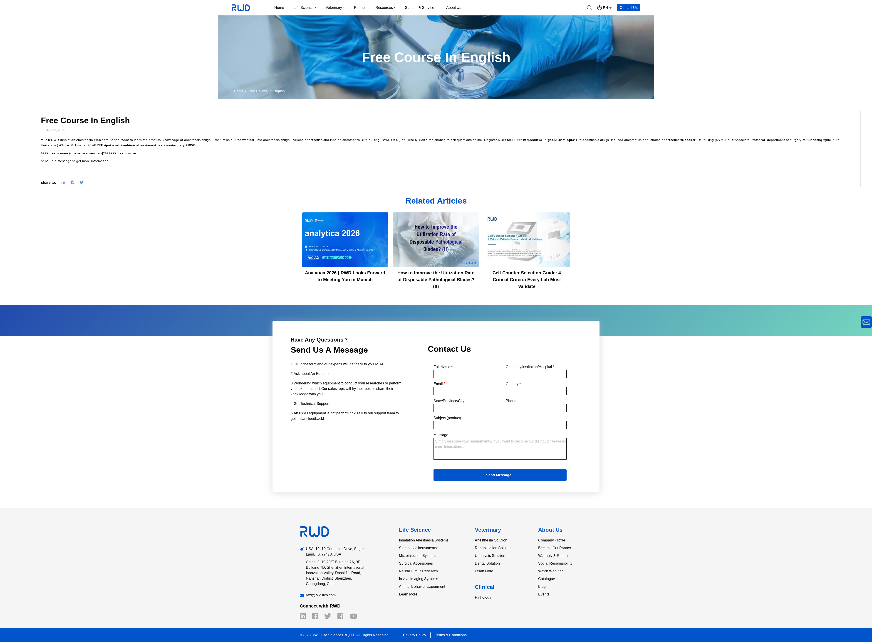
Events (543, 594)
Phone (511, 401)
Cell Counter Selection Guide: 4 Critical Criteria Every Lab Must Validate (527, 279)
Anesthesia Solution (491, 540)
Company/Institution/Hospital (530, 367)
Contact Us (629, 8)
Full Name (443, 367)
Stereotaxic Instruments (418, 548)
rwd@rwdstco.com (321, 595)
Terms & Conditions (451, 635)
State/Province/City (449, 401)
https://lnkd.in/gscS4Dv (542, 140)
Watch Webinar (550, 571)
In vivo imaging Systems (418, 579)
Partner (360, 8)
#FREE (97, 145)
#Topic (568, 140)
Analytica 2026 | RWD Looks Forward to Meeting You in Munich (345, 276)
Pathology (483, 597)
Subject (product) (447, 418)
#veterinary (175, 145)
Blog (542, 586)
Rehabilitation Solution (493, 548)
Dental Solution (487, 563)
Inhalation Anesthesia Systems (423, 540)
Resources (384, 8)
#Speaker (688, 140)
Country (513, 384)
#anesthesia (155, 145)
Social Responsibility (555, 563)
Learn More (408, 594)
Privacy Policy (414, 635)
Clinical (484, 587)
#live (140, 145)
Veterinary (488, 530)
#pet (107, 145)
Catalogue (546, 579)
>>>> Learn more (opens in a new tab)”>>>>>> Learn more (88, 153)
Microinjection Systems (417, 556)
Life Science (415, 530)
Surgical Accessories (416, 563)
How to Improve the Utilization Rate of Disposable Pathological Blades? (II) (435, 279)
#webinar (128, 145)
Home (279, 8)
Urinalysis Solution (490, 556)
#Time (64, 145)
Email (439, 384)
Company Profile (551, 540)
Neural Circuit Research (418, 571)
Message (441, 435)
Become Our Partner (554, 548)
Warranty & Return (553, 556)
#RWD (191, 145)
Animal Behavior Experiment (422, 586)
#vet (115, 145)
